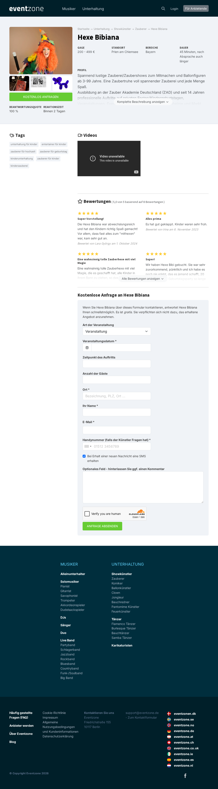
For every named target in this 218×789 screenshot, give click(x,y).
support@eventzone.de (142, 713)
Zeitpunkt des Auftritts (99, 357)
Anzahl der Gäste (95, 373)
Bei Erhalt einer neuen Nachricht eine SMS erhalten (116, 458)
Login (174, 8)
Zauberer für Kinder (48, 158)
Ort (86, 389)
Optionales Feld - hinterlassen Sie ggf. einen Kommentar (124, 469)
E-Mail (89, 422)
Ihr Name (90, 406)
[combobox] (117, 396)
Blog (12, 742)
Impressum (50, 717)
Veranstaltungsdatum (100, 341)
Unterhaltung (93, 9)
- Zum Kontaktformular (141, 717)
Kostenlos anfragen (41, 97)
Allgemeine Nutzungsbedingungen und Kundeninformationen (60, 726)
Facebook (185, 775)
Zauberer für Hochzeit (23, 151)
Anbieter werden (21, 725)
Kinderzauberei (19, 165)
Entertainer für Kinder (54, 144)
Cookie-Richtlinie (54, 713)
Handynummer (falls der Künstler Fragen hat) (117, 440)
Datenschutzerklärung (58, 736)
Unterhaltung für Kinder (24, 144)
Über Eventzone (21, 733)
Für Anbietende (196, 8)
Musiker (69, 9)
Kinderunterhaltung (22, 158)
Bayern (150, 52)
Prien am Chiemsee (125, 52)
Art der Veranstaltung (98, 325)
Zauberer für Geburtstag (53, 151)
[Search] (163, 8)
